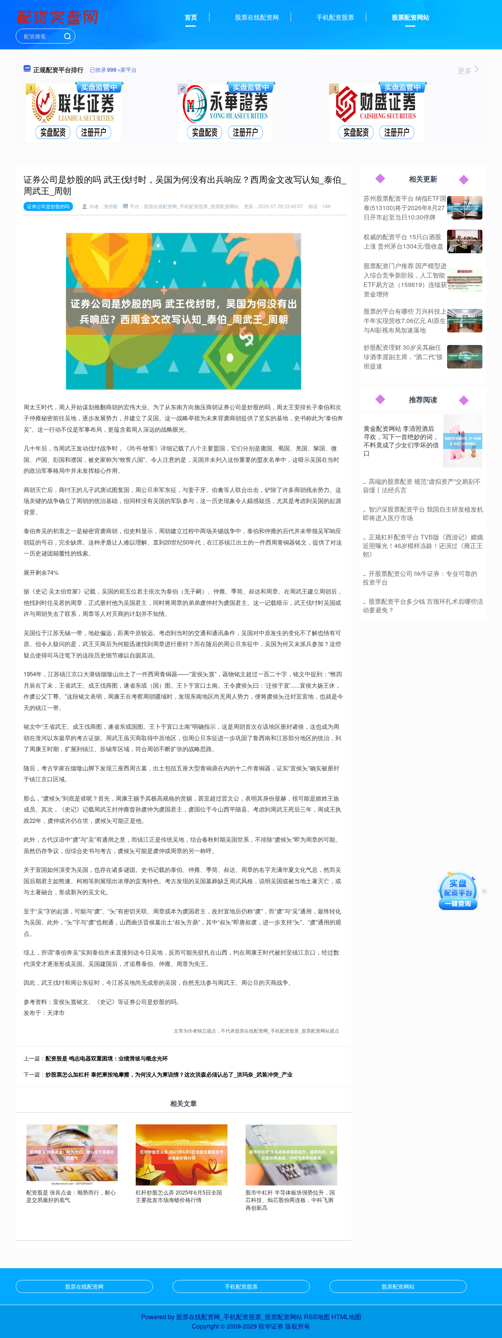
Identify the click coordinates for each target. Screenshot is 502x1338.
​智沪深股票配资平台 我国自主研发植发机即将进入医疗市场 (423, 513)
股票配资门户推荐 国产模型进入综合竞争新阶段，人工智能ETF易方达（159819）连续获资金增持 (405, 279)
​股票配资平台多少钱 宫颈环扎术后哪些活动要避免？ (423, 605)
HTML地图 (346, 1316)
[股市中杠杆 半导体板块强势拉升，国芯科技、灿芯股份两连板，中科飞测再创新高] (291, 1154)
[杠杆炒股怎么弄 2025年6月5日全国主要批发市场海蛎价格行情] (181, 1154)
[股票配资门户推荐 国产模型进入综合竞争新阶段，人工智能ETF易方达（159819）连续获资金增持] (464, 280)
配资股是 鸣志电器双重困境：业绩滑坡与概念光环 (106, 1058)
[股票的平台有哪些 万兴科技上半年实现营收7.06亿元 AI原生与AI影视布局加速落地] (464, 320)
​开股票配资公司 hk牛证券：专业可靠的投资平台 (420, 577)
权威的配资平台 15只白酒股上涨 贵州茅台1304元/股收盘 (404, 241)
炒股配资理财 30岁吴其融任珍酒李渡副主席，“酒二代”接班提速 (403, 356)
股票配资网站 (410, 17)
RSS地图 (317, 1316)
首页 (191, 17)
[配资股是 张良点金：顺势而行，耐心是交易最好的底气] (72, 1154)
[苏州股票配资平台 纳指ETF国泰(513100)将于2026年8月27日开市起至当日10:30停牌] (464, 208)
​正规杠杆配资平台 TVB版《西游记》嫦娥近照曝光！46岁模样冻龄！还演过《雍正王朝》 (423, 545)
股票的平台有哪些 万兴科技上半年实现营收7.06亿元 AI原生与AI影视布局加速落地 (405, 320)
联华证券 (271, 1326)
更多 (466, 70)
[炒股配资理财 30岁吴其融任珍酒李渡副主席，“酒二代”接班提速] (464, 357)
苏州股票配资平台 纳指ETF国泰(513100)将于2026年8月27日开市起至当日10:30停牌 (405, 207)
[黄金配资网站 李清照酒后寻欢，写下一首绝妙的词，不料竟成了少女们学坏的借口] (462, 441)
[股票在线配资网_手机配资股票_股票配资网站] (58, 16)
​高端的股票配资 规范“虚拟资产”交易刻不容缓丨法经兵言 (422, 485)
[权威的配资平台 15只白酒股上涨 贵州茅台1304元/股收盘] (464, 241)
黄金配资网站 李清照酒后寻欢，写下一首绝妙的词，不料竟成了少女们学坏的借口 (401, 440)
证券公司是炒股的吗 (48, 206)
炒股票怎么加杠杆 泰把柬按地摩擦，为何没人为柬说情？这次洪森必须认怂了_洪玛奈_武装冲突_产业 (169, 1074)
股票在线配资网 (257, 17)
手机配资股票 (335, 17)
